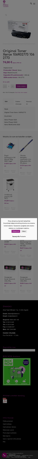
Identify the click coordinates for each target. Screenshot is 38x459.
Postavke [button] (23, 236)
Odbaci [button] (24, 231)
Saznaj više (16, 236)
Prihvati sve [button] (16, 231)
